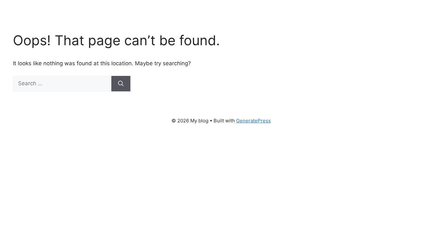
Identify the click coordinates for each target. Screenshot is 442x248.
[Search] (120, 83)
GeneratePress (253, 121)
